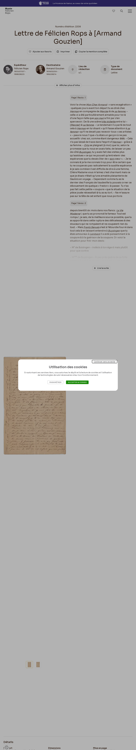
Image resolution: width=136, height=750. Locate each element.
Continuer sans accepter (104, 361)
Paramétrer (55, 382)
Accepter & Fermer (77, 382)
